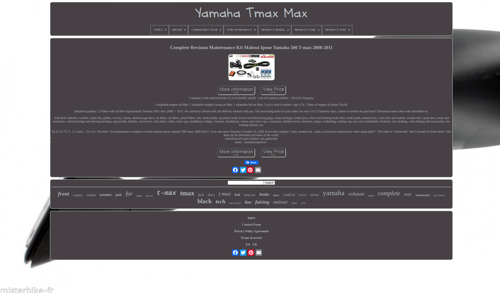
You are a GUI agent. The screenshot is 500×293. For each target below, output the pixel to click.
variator (91, 195)
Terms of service (251, 237)
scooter (106, 194)
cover (303, 195)
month (371, 196)
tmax (187, 193)
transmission (423, 195)
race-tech (235, 203)
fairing (262, 202)
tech (220, 201)
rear (408, 194)
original (77, 195)
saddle (289, 195)
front (63, 194)
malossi (280, 202)
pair (119, 195)
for (129, 193)
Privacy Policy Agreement (251, 231)
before (276, 195)
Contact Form (251, 224)
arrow (315, 195)
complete (389, 193)
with (303, 203)
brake (264, 194)
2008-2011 (250, 195)
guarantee (439, 195)
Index (251, 218)
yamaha (334, 193)
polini (139, 196)
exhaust (356, 194)
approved (149, 196)
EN (248, 244)
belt (237, 195)
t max (225, 194)
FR (255, 244)
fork (201, 195)
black (204, 201)
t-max (166, 193)
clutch (294, 203)
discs (211, 195)
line (248, 202)
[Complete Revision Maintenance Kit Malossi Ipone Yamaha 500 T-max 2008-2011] (251, 67)
